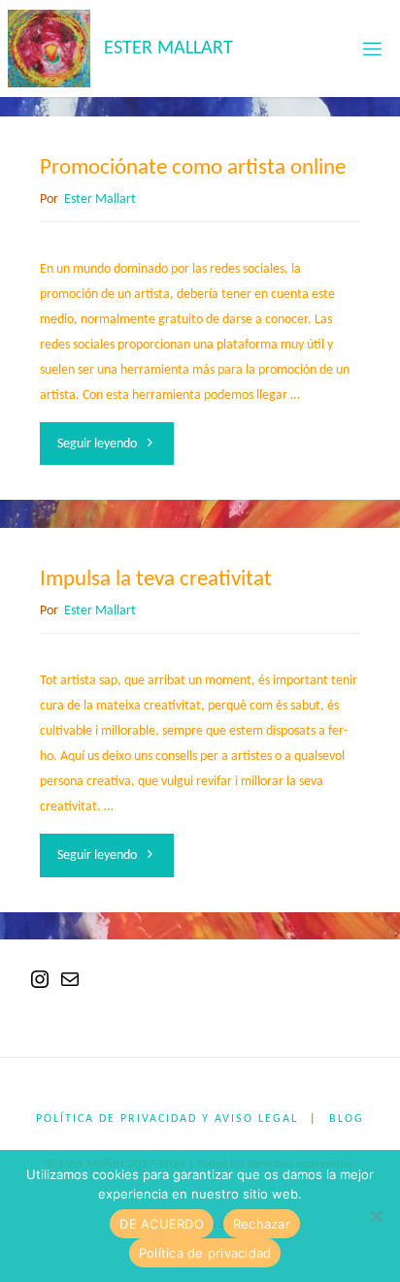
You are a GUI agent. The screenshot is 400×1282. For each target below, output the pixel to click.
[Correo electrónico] (70, 987)
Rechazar (261, 1224)
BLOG (346, 1119)
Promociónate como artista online (193, 168)
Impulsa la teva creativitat (156, 580)
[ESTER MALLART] (48, 48)
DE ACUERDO (161, 1224)
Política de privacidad (205, 1253)
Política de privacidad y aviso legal (167, 1119)
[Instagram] (39, 987)
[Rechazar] (375, 1216)
